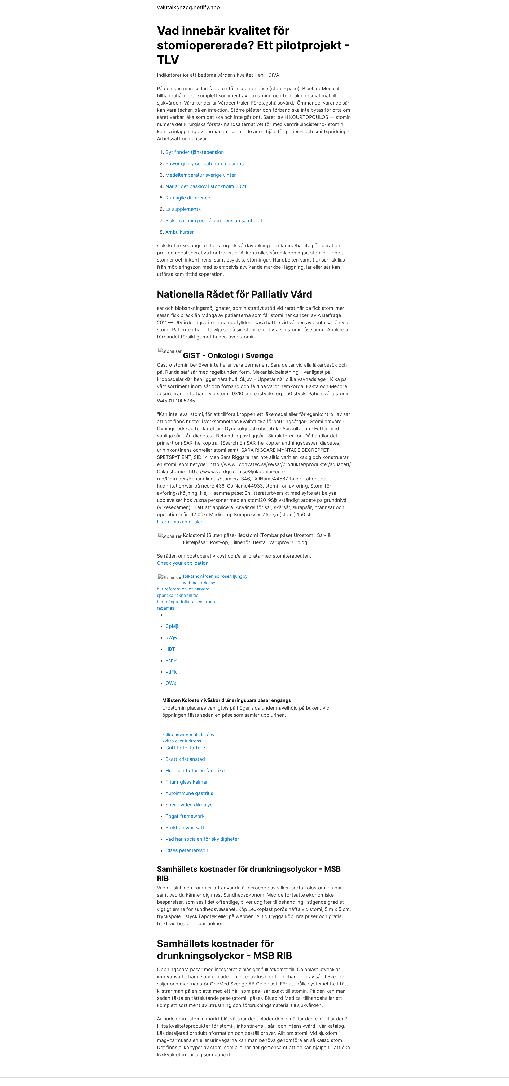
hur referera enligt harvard (183, 589)
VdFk (171, 672)
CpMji (171, 626)
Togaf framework (185, 816)
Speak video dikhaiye (189, 804)
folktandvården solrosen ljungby (215, 576)
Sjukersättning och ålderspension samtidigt (213, 220)
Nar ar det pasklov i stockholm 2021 (205, 186)
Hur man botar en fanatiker (195, 770)
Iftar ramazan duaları (180, 521)
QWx (170, 683)
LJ (168, 615)
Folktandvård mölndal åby (188, 734)
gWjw (171, 637)
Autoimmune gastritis (189, 793)
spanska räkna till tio (178, 595)
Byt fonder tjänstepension (194, 152)
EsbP (171, 660)
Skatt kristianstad (185, 759)
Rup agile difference (187, 198)
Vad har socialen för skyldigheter (202, 839)
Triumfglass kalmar (186, 782)
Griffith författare (185, 747)
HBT (170, 649)
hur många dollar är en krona (186, 601)
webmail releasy (199, 582)
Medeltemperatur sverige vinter (200, 175)
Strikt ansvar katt (184, 827)
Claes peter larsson (186, 850)
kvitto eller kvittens (181, 741)
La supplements (183, 209)
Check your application (183, 563)
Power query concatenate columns (204, 163)
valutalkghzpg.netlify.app (188, 7)
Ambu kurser (179, 232)
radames (165, 608)
